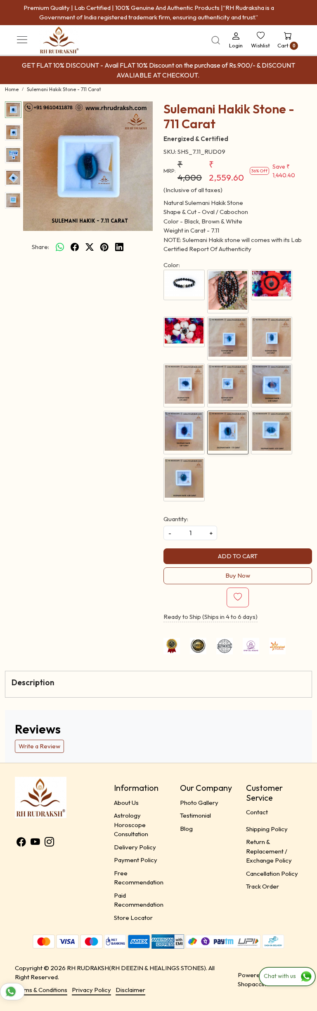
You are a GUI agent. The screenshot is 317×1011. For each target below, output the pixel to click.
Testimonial (195, 815)
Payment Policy (135, 860)
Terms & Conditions (41, 990)
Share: (40, 247)
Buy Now (237, 575)
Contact (257, 812)
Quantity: (175, 519)
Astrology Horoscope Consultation (131, 824)
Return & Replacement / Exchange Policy (269, 851)
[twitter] (89, 246)
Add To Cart (238, 556)
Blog (186, 828)
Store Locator (133, 918)
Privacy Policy (91, 990)
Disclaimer (130, 990)
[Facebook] (21, 843)
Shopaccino (254, 984)
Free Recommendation (138, 877)
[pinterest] (104, 246)
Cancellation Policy (272, 873)
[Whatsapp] (59, 246)
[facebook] (74, 246)
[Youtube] (35, 843)
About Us (126, 802)
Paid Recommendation (138, 900)
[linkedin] (119, 246)
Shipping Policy (267, 829)
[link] (215, 40)
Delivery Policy (135, 847)
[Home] (70, 48)
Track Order (262, 886)
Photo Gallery (199, 802)
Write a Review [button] (39, 746)
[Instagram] (49, 843)
